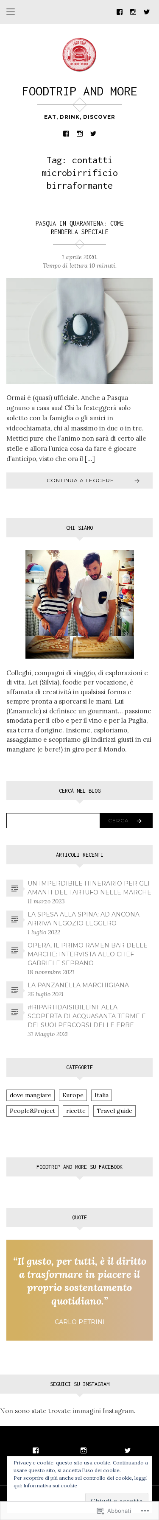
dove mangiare (30, 1095)
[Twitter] (147, 11)
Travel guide (114, 1111)
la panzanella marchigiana (78, 985)
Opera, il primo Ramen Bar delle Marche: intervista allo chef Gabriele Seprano (88, 954)
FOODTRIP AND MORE (79, 91)
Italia (102, 1095)
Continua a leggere (80, 480)
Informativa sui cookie (50, 1485)
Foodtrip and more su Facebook (79, 1167)
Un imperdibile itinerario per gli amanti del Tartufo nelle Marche (89, 888)
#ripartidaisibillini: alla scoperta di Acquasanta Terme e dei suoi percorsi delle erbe (87, 1016)
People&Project (32, 1111)
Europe (73, 1095)
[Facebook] (120, 11)
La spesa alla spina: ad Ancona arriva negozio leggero (83, 919)
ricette (76, 1111)
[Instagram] (133, 11)
